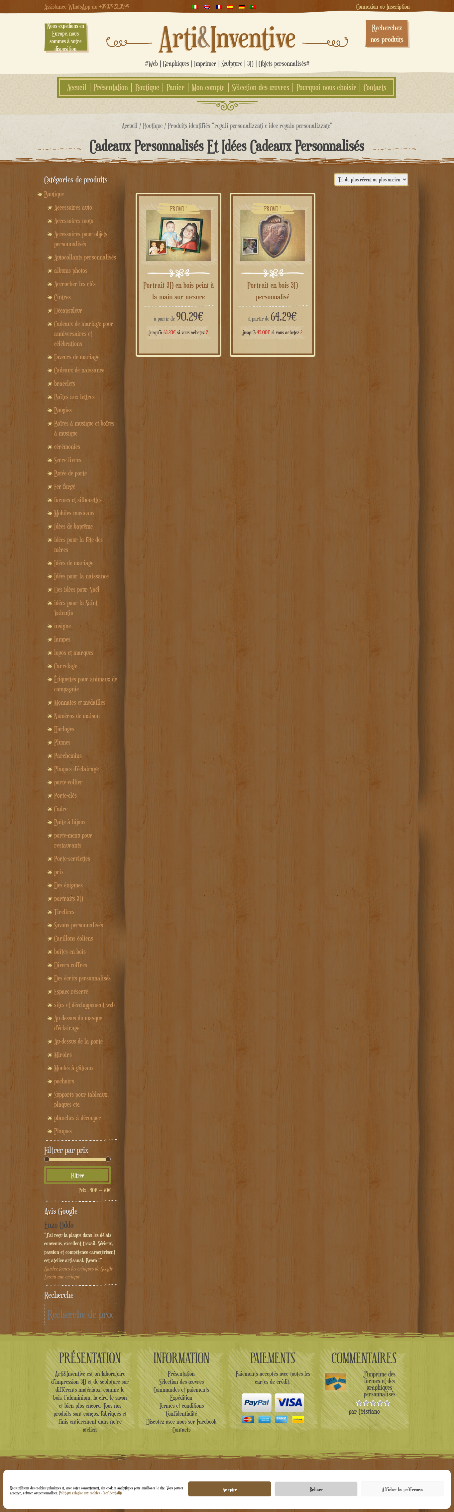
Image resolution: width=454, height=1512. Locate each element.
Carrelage (65, 666)
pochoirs (64, 1081)
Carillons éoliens (73, 938)
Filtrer (77, 1175)
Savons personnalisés (78, 925)
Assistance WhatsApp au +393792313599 (87, 6)
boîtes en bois (70, 952)
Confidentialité (112, 1492)
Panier (175, 87)
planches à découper (77, 1118)
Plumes (62, 742)
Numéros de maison (77, 716)
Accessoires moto (73, 221)
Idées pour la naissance (81, 576)
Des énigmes (68, 885)
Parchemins (68, 755)
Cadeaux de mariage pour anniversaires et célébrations (83, 334)
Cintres (62, 297)
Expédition (181, 1397)
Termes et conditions (181, 1405)
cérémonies (67, 447)
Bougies (63, 410)
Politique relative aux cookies (79, 1492)
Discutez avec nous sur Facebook (181, 1421)
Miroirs (63, 1054)
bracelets (64, 383)
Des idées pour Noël (76, 589)
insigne (62, 626)
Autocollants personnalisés (85, 257)
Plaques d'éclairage (76, 769)
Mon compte (208, 87)
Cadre (60, 809)
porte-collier (68, 782)
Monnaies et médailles (79, 702)
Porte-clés (65, 795)
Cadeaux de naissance (79, 370)
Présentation (111, 87)
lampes (62, 639)
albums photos (70, 270)
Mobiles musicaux (74, 513)
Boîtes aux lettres (74, 397)
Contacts (375, 87)
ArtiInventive (227, 37)
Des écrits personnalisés (82, 978)
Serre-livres (67, 460)
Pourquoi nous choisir (326, 87)
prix (59, 872)
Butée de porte (70, 473)
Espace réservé (71, 991)
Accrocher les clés (75, 284)
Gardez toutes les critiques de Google (78, 1268)
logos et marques (73, 652)
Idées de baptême (73, 526)
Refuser (316, 1489)
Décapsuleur (68, 310)
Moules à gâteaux (74, 1068)
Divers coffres (70, 965)
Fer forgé (64, 486)
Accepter (230, 1489)
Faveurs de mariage (76, 357)
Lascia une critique (62, 1276)
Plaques (63, 1131)
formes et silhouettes (78, 500)
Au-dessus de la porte (78, 1041)
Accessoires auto (73, 207)
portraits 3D (68, 898)
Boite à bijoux (70, 822)
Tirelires (64, 912)
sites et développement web (84, 1005)
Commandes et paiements (181, 1389)
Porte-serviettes (72, 858)
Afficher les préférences (402, 1489)
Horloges (64, 729)
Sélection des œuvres (260, 87)
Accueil (76, 87)
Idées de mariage (73, 563)
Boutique (147, 87)
